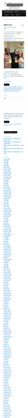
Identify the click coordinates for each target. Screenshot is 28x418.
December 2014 (7, 371)
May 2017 (6, 325)
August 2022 (7, 236)
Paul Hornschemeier (13, 89)
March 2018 (6, 308)
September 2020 (8, 259)
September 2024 (8, 197)
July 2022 (6, 238)
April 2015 (6, 364)
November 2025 (7, 174)
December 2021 (7, 249)
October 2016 (7, 334)
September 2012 (8, 415)
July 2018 (6, 302)
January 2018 (7, 311)
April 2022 (6, 243)
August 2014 (7, 377)
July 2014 (6, 379)
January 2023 (7, 228)
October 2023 (7, 213)
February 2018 (7, 310)
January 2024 (7, 208)
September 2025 (8, 177)
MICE (15, 87)
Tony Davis (10, 91)
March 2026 (6, 167)
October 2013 (7, 394)
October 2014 (7, 374)
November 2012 (7, 412)
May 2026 (6, 164)
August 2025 (7, 179)
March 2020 (6, 269)
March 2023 (6, 224)
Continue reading (8, 81)
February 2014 (7, 387)
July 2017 (6, 321)
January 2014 (7, 389)
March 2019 (6, 288)
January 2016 (7, 349)
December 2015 (7, 351)
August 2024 (7, 198)
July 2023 (6, 218)
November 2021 (7, 251)
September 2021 (8, 254)
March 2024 (6, 206)
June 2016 (6, 341)
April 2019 (6, 287)
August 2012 (7, 417)
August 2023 (7, 216)
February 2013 (7, 407)
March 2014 (6, 385)
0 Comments (22, 26)
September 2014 (8, 376)
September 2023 (8, 215)
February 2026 (7, 169)
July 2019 (6, 282)
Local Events (11, 87)
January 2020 (7, 272)
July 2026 (6, 160)
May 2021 (6, 257)
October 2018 (7, 297)
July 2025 (6, 180)
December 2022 (7, 229)
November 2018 (7, 295)
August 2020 (7, 261)
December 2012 (7, 410)
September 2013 (8, 395)
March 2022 (6, 244)
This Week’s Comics (8, 11)
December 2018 (7, 293)
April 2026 (6, 165)
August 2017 (7, 320)
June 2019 (6, 284)
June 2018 (6, 303)
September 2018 (8, 298)
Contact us (6, 14)
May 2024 (6, 203)
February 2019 (7, 290)
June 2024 (6, 201)
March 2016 (6, 346)
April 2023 (6, 223)
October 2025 (7, 175)
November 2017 (7, 315)
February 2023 (7, 226)
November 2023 (7, 211)
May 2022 (6, 241)
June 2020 (6, 264)
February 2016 (7, 348)
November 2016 (7, 333)
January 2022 (7, 247)
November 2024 (7, 193)
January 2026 (7, 170)
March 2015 (6, 366)
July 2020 (6, 262)
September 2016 (8, 336)
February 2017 (7, 329)
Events (16, 11)
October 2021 (7, 252)
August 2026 (7, 159)
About (12, 14)
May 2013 (6, 402)
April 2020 (6, 267)
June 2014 (6, 380)
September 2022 (8, 234)
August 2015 (7, 357)
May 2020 (6, 265)
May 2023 (6, 221)
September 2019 (8, 279)
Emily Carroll (16, 88)
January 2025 (7, 190)
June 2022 (6, 239)
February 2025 (7, 188)
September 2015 (8, 356)
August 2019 (7, 280)
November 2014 (7, 372)
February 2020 (7, 270)
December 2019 (7, 274)
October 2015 (7, 354)
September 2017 (8, 318)
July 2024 (6, 200)
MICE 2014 (8, 25)
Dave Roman (10, 88)
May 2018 (6, 305)
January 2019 (7, 292)
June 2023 (6, 220)
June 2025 (6, 182)
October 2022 (7, 233)
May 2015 (6, 362)
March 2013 (6, 405)
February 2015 (7, 367)
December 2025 (7, 172)
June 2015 (6, 361)
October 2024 (7, 195)
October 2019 (7, 277)
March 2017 (6, 328)
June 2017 (6, 323)
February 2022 (7, 246)
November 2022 (7, 231)
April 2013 (6, 403)
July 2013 (6, 398)
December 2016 (7, 331)
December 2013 (7, 390)
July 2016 (6, 339)
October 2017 (7, 316)
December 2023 (7, 210)
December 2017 (7, 313)
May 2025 (6, 183)
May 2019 (6, 285)
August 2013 (7, 397)
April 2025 (6, 185)
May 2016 (6, 343)
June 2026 (6, 162)
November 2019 (7, 275)
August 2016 (7, 338)
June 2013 (6, 400)
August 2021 (7, 256)
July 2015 (6, 359)
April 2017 (6, 326)
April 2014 (6, 384)
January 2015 (7, 369)
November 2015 (7, 353)
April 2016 (6, 344)
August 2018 (7, 300)
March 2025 (6, 187)
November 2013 (7, 392)
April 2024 (6, 205)
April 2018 (6, 306)
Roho (5, 28)
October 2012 (7, 413)
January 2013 (7, 408)
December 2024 (7, 192)
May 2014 (6, 382)
